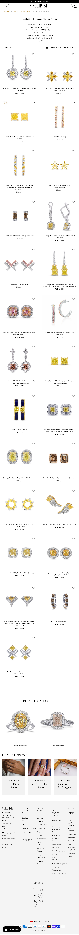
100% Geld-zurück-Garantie (41, 1)
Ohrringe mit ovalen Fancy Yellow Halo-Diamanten (19, 478)
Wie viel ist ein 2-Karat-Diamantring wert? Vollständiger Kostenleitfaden (39, 786)
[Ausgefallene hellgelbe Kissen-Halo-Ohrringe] (19, 552)
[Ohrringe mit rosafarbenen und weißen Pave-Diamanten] (59, 312)
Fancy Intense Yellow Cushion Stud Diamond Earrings (19, 137)
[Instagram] (35, 895)
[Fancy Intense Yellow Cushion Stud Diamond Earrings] (19, 116)
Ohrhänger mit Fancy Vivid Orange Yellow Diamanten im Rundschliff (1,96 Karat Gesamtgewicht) (19, 187)
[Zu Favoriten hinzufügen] (33, 54)
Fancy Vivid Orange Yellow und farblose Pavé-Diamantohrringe (59, 89)
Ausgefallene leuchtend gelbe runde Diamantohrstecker (59, 186)
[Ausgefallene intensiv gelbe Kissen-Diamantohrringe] (59, 504)
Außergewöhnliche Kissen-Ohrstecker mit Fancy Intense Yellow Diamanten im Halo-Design (59, 430)
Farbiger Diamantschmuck (21, 11)
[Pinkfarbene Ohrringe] (59, 116)
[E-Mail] (40, 900)
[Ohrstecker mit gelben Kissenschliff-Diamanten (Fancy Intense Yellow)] (59, 361)
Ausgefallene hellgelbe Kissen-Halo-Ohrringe (19, 573)
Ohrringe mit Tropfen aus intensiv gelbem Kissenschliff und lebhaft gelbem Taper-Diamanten (59, 285)
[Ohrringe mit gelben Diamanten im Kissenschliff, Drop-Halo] (59, 215)
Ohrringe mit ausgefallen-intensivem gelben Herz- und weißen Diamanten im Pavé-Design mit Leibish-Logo (19, 623)
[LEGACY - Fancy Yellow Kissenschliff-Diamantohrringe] (19, 651)
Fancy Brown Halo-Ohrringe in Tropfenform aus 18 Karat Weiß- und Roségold (19, 382)
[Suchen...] (7, 6)
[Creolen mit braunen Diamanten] (59, 601)
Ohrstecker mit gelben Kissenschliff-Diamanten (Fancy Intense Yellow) (59, 382)
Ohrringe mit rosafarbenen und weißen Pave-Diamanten (59, 333)
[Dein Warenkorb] (75, 6)
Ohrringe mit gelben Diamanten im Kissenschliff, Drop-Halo (59, 236)
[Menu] (3, 6)
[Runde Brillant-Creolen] (19, 409)
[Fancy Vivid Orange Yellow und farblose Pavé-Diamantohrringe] (59, 68)
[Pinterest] (40, 890)
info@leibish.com (9, 838)
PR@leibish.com (9, 847)
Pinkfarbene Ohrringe (59, 136)
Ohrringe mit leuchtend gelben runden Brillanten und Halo (19, 89)
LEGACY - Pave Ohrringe (19, 284)
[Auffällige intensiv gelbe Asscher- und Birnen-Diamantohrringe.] (19, 504)
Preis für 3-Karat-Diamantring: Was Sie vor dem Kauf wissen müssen (13, 786)
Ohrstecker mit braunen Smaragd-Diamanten (19, 235)
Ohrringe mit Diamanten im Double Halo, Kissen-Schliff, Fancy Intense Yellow (59, 574)
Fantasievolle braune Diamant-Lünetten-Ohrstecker (59, 478)
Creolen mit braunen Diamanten (59, 621)
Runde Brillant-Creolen (19, 429)
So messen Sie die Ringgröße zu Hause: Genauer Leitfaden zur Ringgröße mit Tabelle (65, 786)
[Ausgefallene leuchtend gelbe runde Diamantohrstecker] (59, 165)
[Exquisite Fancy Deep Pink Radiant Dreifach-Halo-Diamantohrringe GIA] (19, 312)
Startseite (7, 11)
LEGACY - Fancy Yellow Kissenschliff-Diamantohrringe (19, 673)
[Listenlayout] (44, 47)
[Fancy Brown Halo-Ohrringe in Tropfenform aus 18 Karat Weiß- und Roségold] (19, 361)
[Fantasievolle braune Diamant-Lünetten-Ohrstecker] (59, 457)
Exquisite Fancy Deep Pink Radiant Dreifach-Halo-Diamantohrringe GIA (19, 333)
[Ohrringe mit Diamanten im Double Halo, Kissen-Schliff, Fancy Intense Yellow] (59, 552)
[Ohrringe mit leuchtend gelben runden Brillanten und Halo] (19, 68)
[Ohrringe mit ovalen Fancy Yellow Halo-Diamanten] (19, 457)
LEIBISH (42, 930)
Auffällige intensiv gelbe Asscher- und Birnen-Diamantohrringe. (19, 525)
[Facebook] (35, 890)
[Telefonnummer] (35, 906)
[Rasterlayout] (47, 47)
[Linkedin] (35, 900)
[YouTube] (40, 895)
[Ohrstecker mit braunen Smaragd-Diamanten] (19, 215)
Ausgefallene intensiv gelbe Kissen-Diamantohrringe (59, 524)
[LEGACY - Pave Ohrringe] (19, 264)
